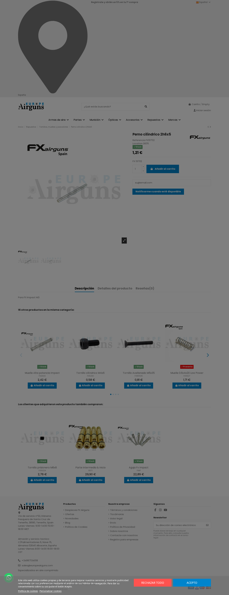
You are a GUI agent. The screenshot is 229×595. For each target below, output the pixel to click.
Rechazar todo (152, 583)
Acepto (192, 583)
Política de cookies (28, 591)
